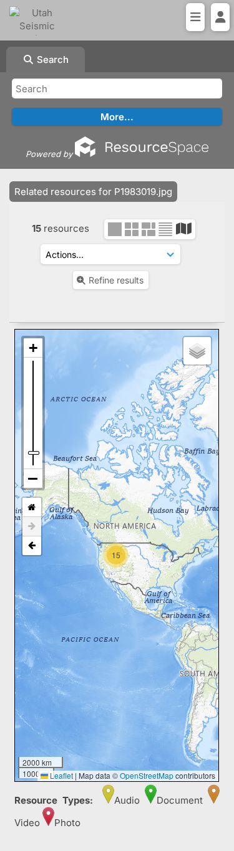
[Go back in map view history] (31, 545)
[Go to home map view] (31, 507)
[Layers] (197, 350)
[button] (117, 543)
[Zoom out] (33, 478)
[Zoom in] (33, 348)
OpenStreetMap (146, 775)
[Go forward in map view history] (31, 526)
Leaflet (60, 775)
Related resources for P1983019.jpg (93, 191)
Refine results (116, 280)
